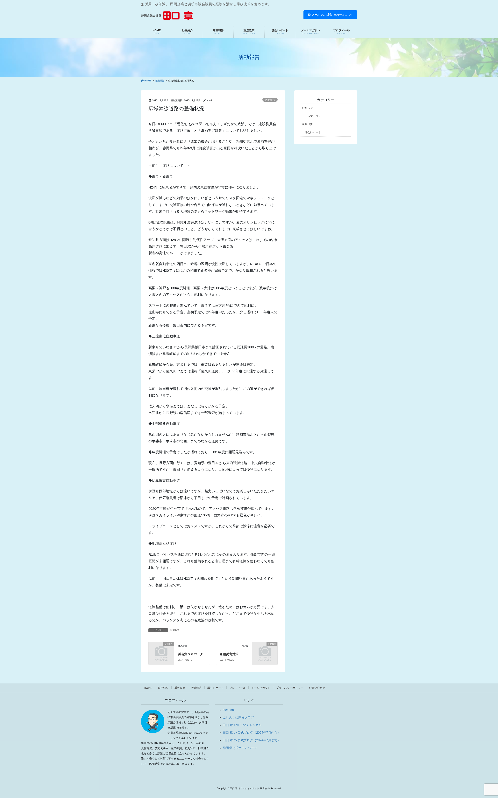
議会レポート (313, 132)
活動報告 (270, 99)
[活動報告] (161, 649)
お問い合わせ (317, 687)
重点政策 (179, 687)
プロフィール (237, 687)
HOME (148, 687)
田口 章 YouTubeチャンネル (242, 725)
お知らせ (307, 107)
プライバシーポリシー (289, 687)
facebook (229, 710)
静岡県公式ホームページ (240, 748)
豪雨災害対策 (229, 654)
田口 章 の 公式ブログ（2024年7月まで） (252, 740)
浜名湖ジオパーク (190, 654)
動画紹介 (163, 687)
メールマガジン (311, 116)
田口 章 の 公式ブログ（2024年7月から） (252, 732)
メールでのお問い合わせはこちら (332, 14)
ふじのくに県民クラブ (238, 717)
